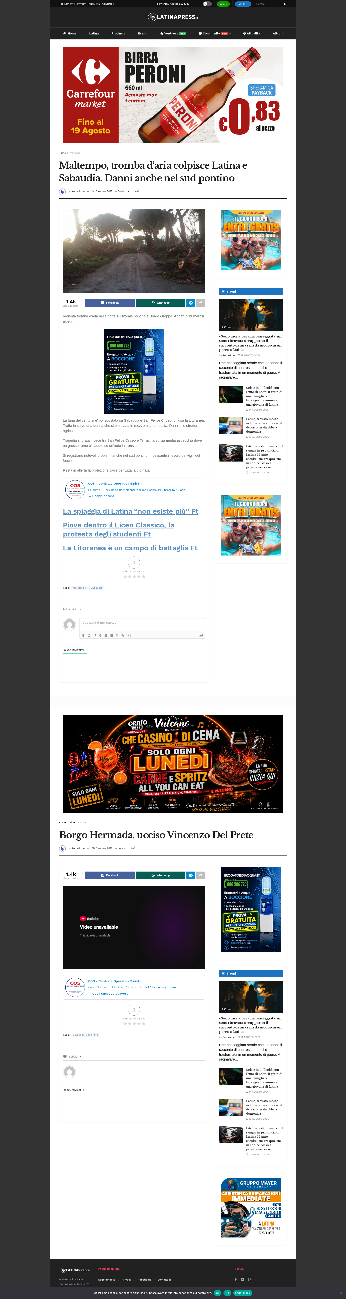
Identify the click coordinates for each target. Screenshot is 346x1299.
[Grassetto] (83, 635)
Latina (94, 33)
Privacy (81, 3)
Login (223, 4)
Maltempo (79, 587)
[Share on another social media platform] (200, 303)
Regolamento (67, 3)
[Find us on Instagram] (249, 1279)
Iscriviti (243, 4)
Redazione (78, 191)
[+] (129, 635)
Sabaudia (96, 587)
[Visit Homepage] (173, 17)
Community (214, 33)
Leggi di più (242, 1292)
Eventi (142, 33)
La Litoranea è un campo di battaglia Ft (130, 548)
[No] (341, 1293)
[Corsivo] (89, 635)
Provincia (118, 33)
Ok (218, 1292)
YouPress (174, 33)
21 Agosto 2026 (250, 355)
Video (72, 822)
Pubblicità (94, 3)
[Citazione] (117, 635)
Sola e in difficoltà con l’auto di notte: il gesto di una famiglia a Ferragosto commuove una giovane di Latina (264, 396)
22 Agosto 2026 (258, 472)
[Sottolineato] (95, 635)
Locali (83, 822)
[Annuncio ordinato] (106, 635)
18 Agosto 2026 (258, 436)
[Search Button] (284, 3)
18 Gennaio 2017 (102, 848)
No (227, 1292)
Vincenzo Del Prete (85, 1034)
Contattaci (108, 3)
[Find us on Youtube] (242, 1279)
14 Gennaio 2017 (102, 191)
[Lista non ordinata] (111, 635)
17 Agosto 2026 (258, 409)
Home (72, 33)
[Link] (123, 635)
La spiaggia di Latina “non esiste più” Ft (130, 511)
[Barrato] (100, 635)
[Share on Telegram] (190, 303)
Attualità (253, 33)
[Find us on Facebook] (236, 1279)
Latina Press (75, 1279)
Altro (277, 33)
